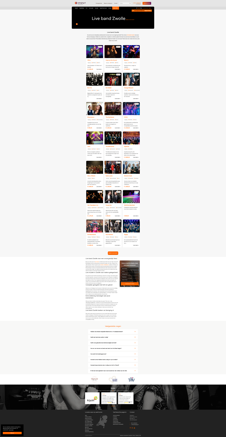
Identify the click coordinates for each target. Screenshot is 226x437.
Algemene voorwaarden (124, 435)
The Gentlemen (110, 117)
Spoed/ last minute (103, 8)
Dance (99, 62)
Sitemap (137, 435)
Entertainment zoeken (129, 283)
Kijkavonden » (115, 8)
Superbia (126, 146)
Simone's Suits (128, 176)
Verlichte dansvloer (129, 205)
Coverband (115, 418)
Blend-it (126, 60)
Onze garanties (99, 3)
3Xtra (88, 60)
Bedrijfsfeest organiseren (118, 424)
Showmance (90, 117)
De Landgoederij (88, 421)
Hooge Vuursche (88, 418)
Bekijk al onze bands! (130, 19)
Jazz (98, 90)
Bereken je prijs (147, 3)
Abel (86, 415)
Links (140, 435)
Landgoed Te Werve (89, 419)
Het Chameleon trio (92, 205)
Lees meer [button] (11, 429)
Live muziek (91, 8)
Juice (88, 146)
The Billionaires (110, 146)
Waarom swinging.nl (108, 3)
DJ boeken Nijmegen (89, 424)
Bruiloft (76, 8)
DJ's (86, 8)
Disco (94, 178)
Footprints (109, 205)
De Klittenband (91, 234)
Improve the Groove (111, 60)
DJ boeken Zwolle (88, 422)
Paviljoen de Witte (88, 425)
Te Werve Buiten (88, 416)
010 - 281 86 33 (137, 3)
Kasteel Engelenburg (89, 431)
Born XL (89, 88)
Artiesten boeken (116, 415)
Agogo (126, 234)
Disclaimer (130, 435)
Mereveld (87, 427)
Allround (94, 62)
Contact (115, 3)
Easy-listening (137, 90)
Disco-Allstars (91, 176)
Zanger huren (115, 421)
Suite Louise (109, 176)
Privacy (134, 435)
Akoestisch (131, 90)
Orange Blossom (128, 88)
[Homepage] (80, 3)
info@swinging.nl (134, 424)
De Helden (108, 88)
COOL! (126, 117)
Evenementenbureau (117, 422)
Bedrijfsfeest (82, 8)
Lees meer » (99, 69)
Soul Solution (109, 234)
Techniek (96, 8)
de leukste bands (130, 34)
